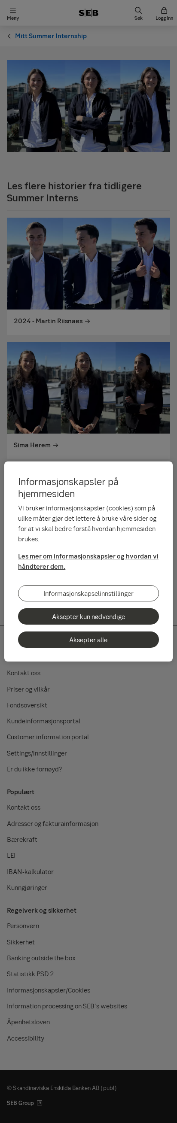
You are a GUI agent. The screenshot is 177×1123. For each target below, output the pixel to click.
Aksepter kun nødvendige (88, 616)
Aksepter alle (88, 639)
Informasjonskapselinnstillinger (88, 593)
